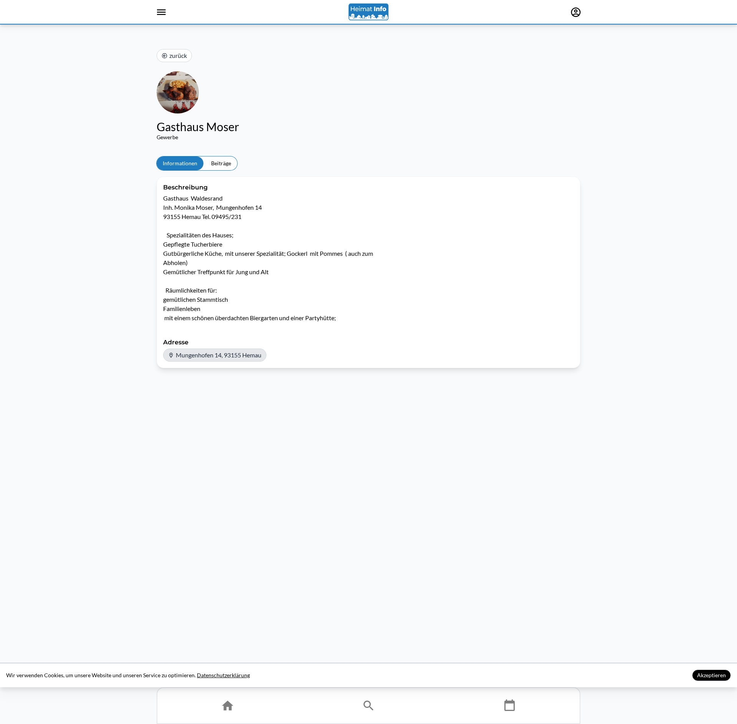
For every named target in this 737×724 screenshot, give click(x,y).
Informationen (180, 163)
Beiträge (221, 163)
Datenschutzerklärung (223, 675)
